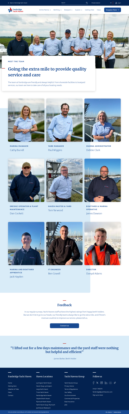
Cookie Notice (117, 412)
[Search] (87, 3)
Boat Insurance (69, 402)
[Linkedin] (106, 382)
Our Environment (70, 395)
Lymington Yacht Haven (44, 383)
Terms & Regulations (71, 389)
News (99, 10)
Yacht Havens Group (71, 383)
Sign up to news (98, 395)
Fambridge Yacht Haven (43, 395)
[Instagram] (101, 382)
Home (10, 383)
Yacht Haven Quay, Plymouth (45, 405)
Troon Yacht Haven (42, 392)
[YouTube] (110, 382)
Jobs (65, 405)
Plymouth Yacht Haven (43, 402)
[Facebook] (93, 382)
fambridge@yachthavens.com (102, 392)
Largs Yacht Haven (42, 389)
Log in (119, 3)
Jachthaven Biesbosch (43, 408)
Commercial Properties (72, 398)
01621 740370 (97, 389)
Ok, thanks (109, 412)
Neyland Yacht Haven (43, 398)
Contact (10, 395)
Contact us (64, 326)
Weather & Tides (13, 389)
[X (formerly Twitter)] (97, 382)
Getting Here (89, 10)
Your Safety (68, 392)
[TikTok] (115, 382)
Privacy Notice (69, 386)
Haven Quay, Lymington (44, 386)
